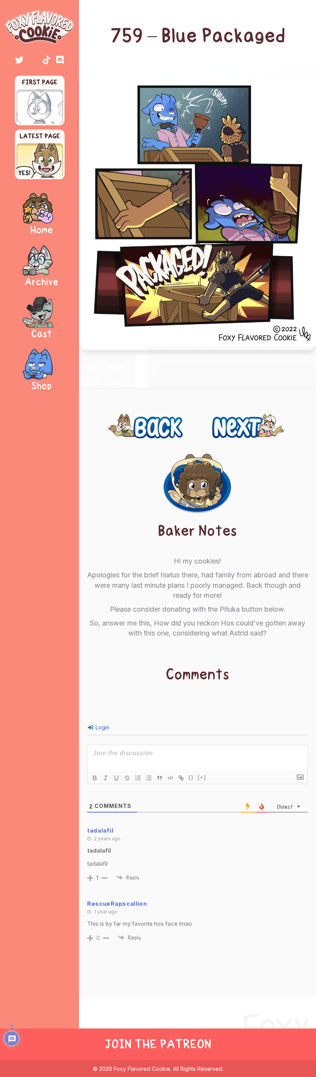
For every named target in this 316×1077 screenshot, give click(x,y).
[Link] (181, 778)
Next (277, 421)
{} (191, 777)
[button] (19, 60)
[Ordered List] (138, 778)
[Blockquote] (159, 778)
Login (101, 727)
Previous (130, 421)
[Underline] (116, 778)
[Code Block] (170, 778)
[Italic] (105, 778)
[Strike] (127, 778)
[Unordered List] (148, 778)
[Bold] (94, 778)
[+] (202, 777)
